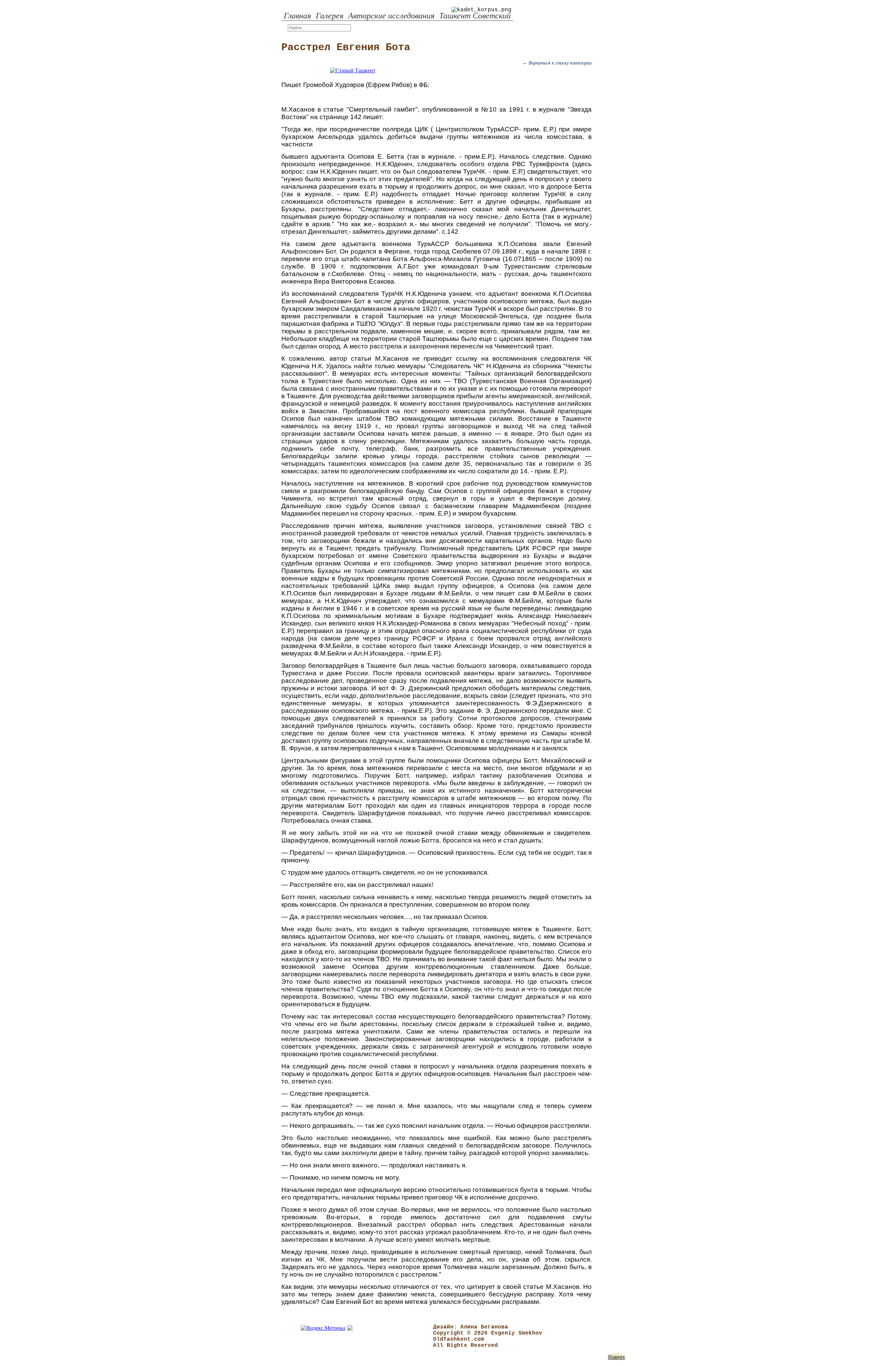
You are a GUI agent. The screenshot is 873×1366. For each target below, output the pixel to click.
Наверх (616, 1357)
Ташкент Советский (475, 15)
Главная (297, 15)
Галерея (329, 15)
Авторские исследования (391, 15)
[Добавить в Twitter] (259, 293)
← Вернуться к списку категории (557, 63)
